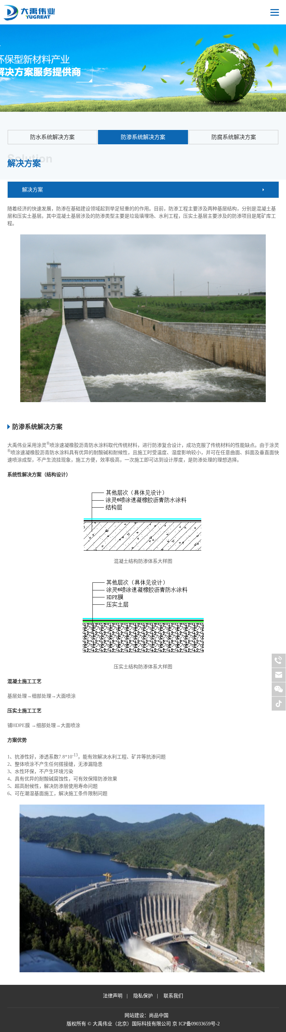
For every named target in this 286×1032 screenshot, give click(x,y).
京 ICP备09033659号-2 (196, 1023)
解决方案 (32, 189)
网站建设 (134, 1015)
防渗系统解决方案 (143, 137)
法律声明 (112, 995)
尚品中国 (158, 1015)
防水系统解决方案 (52, 137)
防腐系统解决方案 (233, 137)
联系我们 (173, 995)
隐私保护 (143, 995)
